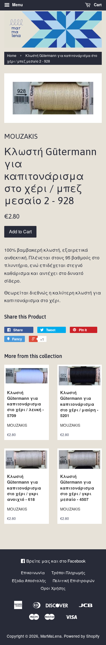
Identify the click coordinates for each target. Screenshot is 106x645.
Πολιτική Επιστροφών (73, 580)
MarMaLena (51, 636)
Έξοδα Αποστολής (29, 580)
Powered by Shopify (81, 636)
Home (11, 55)
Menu (17, 4)
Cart (97, 4)
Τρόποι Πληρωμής (68, 572)
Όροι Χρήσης (53, 588)
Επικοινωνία (33, 572)
